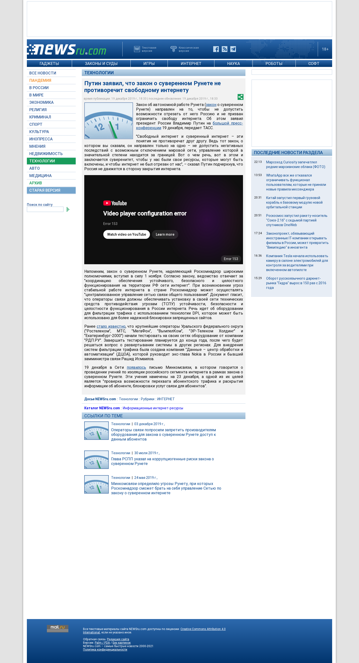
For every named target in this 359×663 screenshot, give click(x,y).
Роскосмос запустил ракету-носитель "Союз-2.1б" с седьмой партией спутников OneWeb (296, 220)
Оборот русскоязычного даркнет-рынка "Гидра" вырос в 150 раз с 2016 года (296, 283)
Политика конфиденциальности (105, 649)
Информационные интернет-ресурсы (153, 408)
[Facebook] (216, 49)
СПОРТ (35, 124)
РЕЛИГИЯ (38, 109)
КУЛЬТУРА (39, 131)
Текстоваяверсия (149, 49)
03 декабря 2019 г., (149, 424)
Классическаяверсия (189, 49)
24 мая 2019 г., (146, 478)
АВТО (34, 168)
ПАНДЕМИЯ (40, 80)
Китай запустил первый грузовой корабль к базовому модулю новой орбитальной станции (294, 202)
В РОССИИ (39, 87)
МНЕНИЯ (37, 146)
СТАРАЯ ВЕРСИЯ (44, 190)
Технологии (99, 72)
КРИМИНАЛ (40, 117)
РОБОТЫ (274, 63)
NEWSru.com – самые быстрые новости (110, 646)
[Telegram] (233, 49)
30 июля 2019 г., (147, 453)
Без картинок (122, 642)
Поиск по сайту (40, 205)
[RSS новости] (224, 49)
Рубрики (147, 399)
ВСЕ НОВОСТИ (42, 73)
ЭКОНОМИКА (41, 102)
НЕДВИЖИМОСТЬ (46, 153)
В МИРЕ (36, 95)
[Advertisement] (179, 18)
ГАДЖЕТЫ (49, 63)
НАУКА (233, 63)
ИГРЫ (149, 63)
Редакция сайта (118, 639)
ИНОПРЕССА (41, 139)
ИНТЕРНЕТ (191, 63)
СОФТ (313, 63)
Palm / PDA (102, 642)
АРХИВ (35, 183)
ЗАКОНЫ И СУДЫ (101, 63)
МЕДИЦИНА (40, 175)
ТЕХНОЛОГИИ (42, 161)
